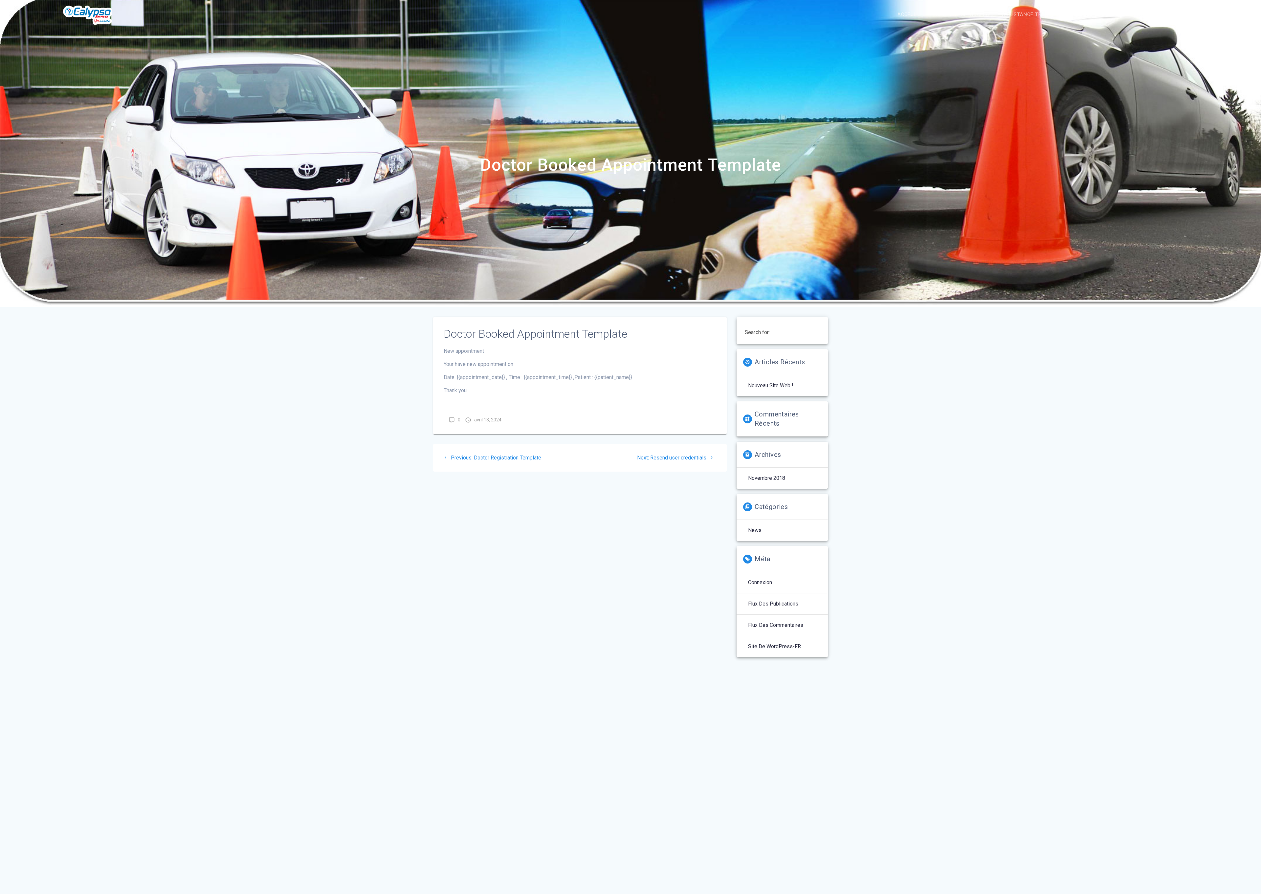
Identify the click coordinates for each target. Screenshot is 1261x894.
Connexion (760, 582)
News (755, 530)
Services (1086, 14)
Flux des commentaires (775, 625)
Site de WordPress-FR (774, 646)
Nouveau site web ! (770, 385)
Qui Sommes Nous (1136, 14)
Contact (1185, 14)
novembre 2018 (766, 478)
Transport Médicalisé (960, 14)
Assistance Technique (1032, 14)
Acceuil (907, 14)
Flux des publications (773, 604)
